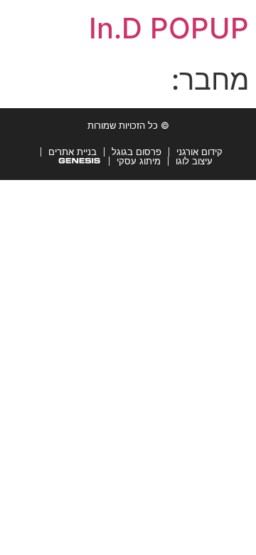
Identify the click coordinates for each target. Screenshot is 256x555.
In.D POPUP (169, 28)
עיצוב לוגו (194, 160)
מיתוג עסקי (139, 160)
